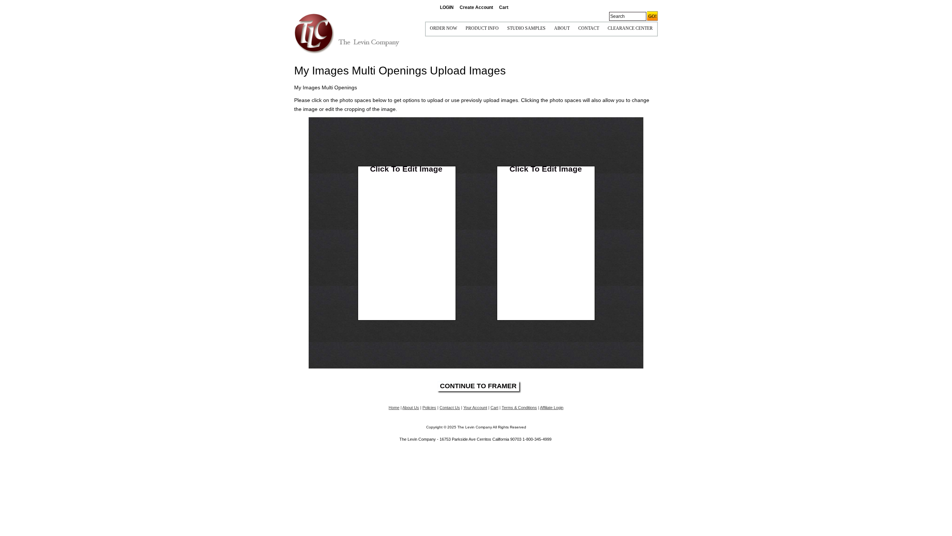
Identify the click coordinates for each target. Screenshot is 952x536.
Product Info (482, 28)
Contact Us (450, 407)
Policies (429, 407)
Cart (503, 7)
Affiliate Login (551, 407)
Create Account (476, 7)
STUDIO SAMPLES (526, 28)
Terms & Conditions (519, 407)
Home (394, 407)
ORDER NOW (443, 28)
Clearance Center (630, 28)
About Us (410, 407)
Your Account (475, 407)
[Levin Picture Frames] (347, 33)
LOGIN (447, 7)
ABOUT (562, 28)
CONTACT (588, 28)
